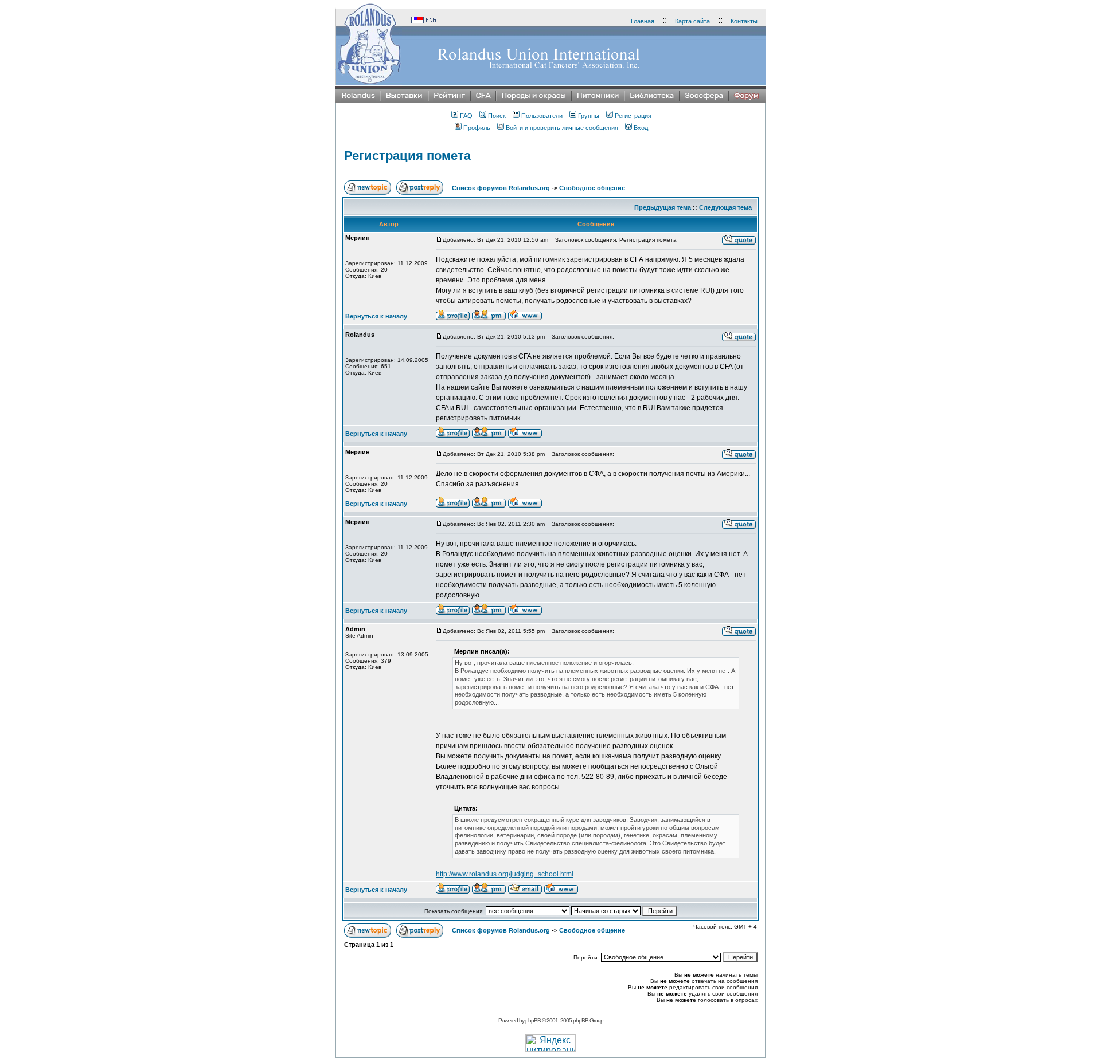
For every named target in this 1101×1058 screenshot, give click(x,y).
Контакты (744, 21)
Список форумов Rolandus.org (501, 187)
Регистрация (633, 115)
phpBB (533, 1020)
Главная (642, 21)
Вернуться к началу (376, 316)
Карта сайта (692, 21)
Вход (641, 127)
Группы (588, 115)
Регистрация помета (407, 155)
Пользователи (542, 115)
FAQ (466, 115)
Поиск (497, 115)
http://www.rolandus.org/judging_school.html (504, 874)
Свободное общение (592, 187)
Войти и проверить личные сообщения (562, 127)
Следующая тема (725, 207)
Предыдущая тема (662, 207)
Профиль (476, 127)
